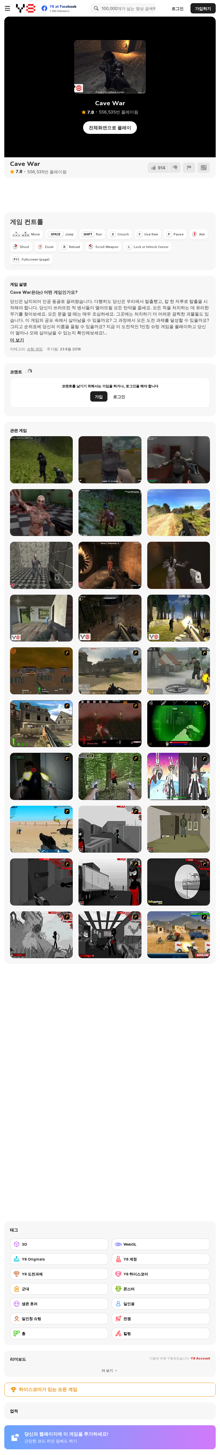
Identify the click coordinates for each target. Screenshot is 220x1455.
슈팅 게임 (35, 349)
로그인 (178, 8)
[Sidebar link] (7, 8)
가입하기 (203, 8)
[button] (17, 340)
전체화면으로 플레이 (110, 127)
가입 (99, 396)
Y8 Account (200, 1358)
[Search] (95, 8)
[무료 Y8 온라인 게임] (25, 8)
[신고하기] (189, 167)
